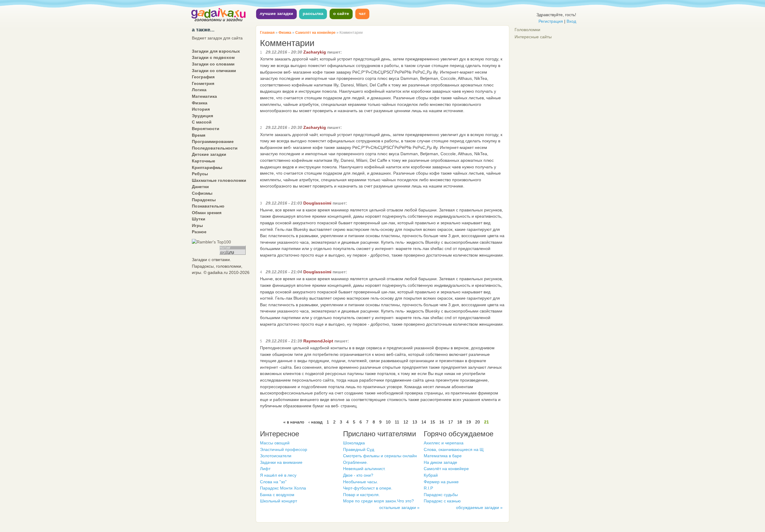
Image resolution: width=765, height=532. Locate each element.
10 (388, 422)
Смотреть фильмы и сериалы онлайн (380, 455)
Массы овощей (275, 442)
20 (477, 422)
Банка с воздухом (277, 494)
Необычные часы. (360, 481)
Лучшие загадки (276, 13)
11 (397, 422)
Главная (267, 33)
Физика (285, 33)
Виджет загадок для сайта (217, 38)
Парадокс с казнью (442, 501)
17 (450, 422)
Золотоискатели (275, 455)
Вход (571, 21)
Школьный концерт (278, 501)
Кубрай (431, 475)
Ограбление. (355, 462)
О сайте (341, 13)
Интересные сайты (533, 36)
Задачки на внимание (281, 462)
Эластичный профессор (283, 449)
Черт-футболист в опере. (367, 488)
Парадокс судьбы (441, 494)
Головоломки (527, 29)
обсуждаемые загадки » (479, 507)
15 (432, 422)
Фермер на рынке (441, 481)
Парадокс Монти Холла (283, 488)
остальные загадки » (399, 507)
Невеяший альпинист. (364, 468)
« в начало (293, 422)
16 (441, 422)
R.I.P (428, 488)
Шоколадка (354, 442)
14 (423, 422)
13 (414, 422)
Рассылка (313, 13)
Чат (362, 13)
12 (405, 422)
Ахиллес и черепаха (443, 442)
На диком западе (440, 462)
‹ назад (315, 422)
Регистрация (550, 21)
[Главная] (219, 20)
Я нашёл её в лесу (278, 475)
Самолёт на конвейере (315, 33)
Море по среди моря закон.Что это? (378, 501)
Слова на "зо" (273, 481)
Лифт (265, 468)
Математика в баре (443, 455)
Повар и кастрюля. (361, 494)
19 (468, 422)
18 (459, 422)
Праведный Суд (358, 449)
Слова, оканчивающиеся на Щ (454, 449)
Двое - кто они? (358, 475)
